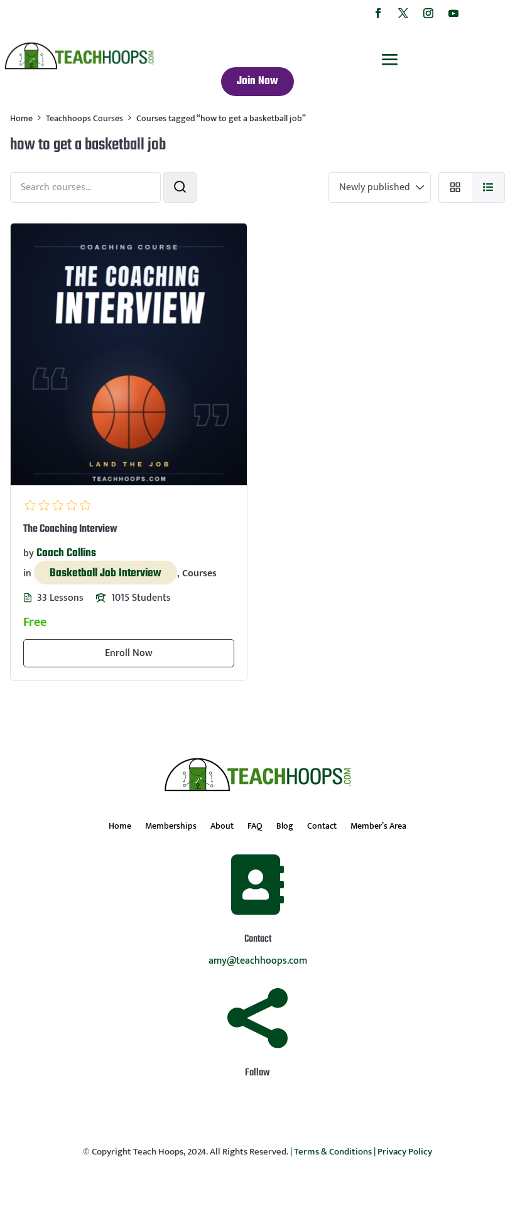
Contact (322, 827)
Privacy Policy (404, 1152)
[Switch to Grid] (455, 187)
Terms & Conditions (333, 1152)
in (27, 573)
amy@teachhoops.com (258, 960)
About (222, 827)
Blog (284, 827)
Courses (199, 573)
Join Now (257, 81)
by (28, 553)
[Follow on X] (403, 13)
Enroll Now (129, 653)
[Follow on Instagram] (428, 13)
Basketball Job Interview (105, 573)
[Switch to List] (488, 187)
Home (120, 827)
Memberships (171, 827)
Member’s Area (378, 827)
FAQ (255, 827)
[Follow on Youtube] (453, 13)
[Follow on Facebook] (378, 13)
